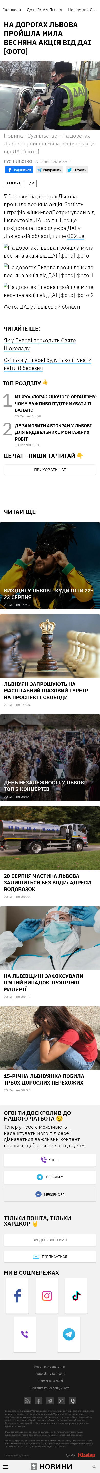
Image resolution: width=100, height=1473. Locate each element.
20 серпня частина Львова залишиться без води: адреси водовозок (47, 882)
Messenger (54, 1194)
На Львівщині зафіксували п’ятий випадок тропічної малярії (43, 982)
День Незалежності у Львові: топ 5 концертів (46, 786)
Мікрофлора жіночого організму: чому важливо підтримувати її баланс (56, 403)
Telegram (54, 1177)
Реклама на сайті (50, 1381)
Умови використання (49, 1366)
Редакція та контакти (50, 1373)
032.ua (75, 235)
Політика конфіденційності (50, 1388)
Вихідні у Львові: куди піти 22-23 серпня (48, 594)
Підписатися (54, 1256)
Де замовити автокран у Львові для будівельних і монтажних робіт (53, 432)
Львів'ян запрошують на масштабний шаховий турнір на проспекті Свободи (46, 690)
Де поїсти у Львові (44, 9)
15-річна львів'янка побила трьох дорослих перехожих (44, 1079)
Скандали (12, 9)
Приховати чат (50, 469)
